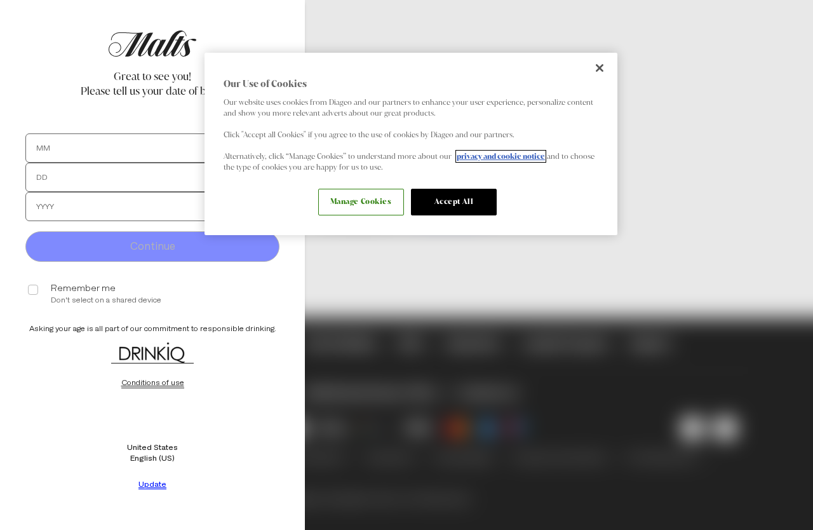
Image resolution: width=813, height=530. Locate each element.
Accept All (454, 201)
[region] (411, 144)
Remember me (83, 288)
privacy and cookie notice (501, 156)
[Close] (600, 68)
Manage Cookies (361, 201)
